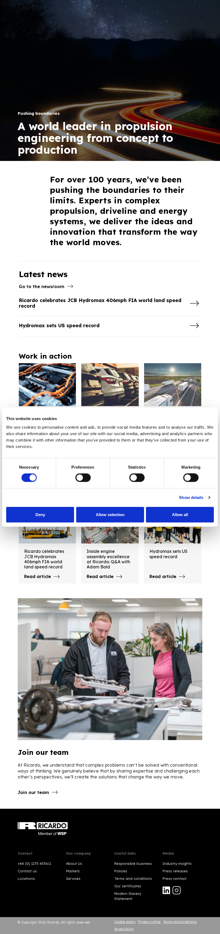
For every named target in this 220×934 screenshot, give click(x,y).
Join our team (33, 792)
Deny (40, 514)
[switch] (83, 477)
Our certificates (127, 886)
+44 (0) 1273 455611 (34, 863)
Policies (120, 871)
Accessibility (124, 929)
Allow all (180, 514)
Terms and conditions (133, 878)
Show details (191, 497)
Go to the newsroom (41, 286)
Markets (73, 871)
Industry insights (177, 863)
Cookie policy (124, 922)
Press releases (175, 871)
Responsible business (133, 863)
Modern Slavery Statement (127, 895)
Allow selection (110, 514)
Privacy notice (149, 922)
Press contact (174, 878)
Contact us (27, 871)
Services (73, 878)
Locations (26, 878)
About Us (74, 863)
